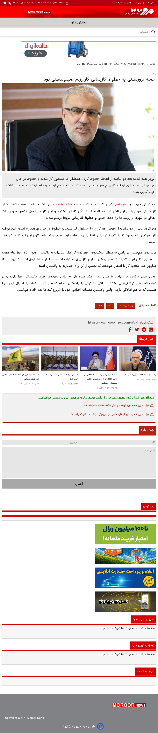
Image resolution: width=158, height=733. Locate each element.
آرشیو (128, 3)
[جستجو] (153, 32)
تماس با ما (150, 3)
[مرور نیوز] (79, 12)
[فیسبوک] (130, 329)
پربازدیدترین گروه (143, 645)
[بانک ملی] (79, 556)
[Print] (78, 64)
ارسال (79, 483)
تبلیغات (119, 3)
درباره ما (138, 3)
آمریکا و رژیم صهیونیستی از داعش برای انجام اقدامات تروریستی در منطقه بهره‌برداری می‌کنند (99, 379)
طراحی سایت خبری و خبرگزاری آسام (77, 726)
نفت (110, 306)
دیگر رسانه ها (145, 671)
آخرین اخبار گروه (143, 619)
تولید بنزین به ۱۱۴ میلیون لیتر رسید (140, 375)
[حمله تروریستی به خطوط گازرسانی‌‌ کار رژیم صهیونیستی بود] (79, 127)
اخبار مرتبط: (146, 339)
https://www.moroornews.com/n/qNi (113, 323)
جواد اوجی (120, 205)
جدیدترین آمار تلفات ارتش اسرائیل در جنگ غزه (61, 377)
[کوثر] (79, 578)
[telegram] (4, 3)
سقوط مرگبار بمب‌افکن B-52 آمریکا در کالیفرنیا (127, 629)
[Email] (83, 64)
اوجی (99, 306)
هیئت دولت (65, 205)
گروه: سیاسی (96, 64)
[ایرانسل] (79, 601)
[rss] (9, 3)
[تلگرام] (144, 329)
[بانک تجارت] (79, 534)
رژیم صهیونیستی (126, 306)
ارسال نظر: (147, 429)
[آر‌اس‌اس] (151, 329)
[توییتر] (137, 329)
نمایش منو (79, 22)
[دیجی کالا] (79, 49)
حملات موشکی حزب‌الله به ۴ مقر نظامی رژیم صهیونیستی (20, 377)
